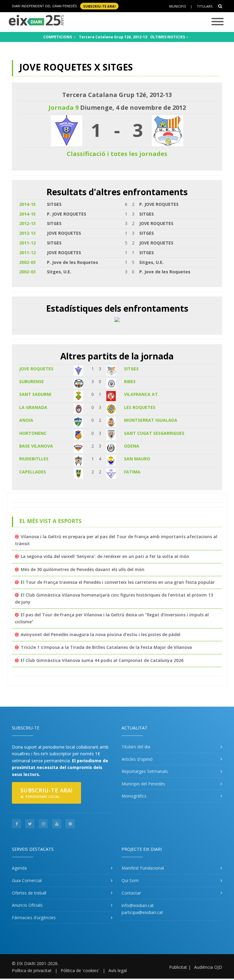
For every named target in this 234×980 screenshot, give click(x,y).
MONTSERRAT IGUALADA (150, 420)
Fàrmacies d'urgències (34, 917)
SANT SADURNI (35, 394)
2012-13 (27, 223)
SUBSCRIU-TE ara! (99, 6)
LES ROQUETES (139, 407)
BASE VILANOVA (36, 446)
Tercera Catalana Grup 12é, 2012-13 (113, 37)
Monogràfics (134, 796)
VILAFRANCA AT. (141, 394)
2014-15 (27, 204)
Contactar (131, 893)
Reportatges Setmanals (145, 771)
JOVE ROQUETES (36, 369)
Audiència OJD (208, 967)
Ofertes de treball (29, 893)
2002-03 (27, 262)
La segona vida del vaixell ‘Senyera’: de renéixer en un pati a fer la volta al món (105, 556)
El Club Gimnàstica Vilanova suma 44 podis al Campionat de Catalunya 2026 (102, 660)
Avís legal (117, 970)
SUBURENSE (31, 381)
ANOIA (26, 420)
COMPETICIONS (58, 37)
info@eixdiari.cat (138, 905)
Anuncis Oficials (27, 905)
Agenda (19, 868)
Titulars (204, 6)
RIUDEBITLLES (33, 459)
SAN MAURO (137, 459)
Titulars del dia (136, 747)
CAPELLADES (32, 472)
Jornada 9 (63, 107)
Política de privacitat (31, 970)
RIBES (130, 381)
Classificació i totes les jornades (117, 154)
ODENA (131, 446)
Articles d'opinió (137, 759)
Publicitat (178, 967)
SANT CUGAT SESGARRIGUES (154, 433)
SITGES (131, 369)
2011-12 (27, 243)
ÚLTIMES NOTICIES (168, 37)
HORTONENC (33, 433)
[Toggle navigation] (217, 22)
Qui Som (130, 880)
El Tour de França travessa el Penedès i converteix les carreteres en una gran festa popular (118, 582)
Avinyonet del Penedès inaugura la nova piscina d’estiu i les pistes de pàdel (100, 634)
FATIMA (132, 472)
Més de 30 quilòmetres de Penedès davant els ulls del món (82, 569)
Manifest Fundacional (143, 868)
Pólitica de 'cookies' (80, 970)
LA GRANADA (33, 407)
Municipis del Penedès (143, 784)
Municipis (177, 6)
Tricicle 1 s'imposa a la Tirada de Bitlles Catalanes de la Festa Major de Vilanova (106, 647)
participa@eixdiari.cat (142, 912)
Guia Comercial (27, 880)
